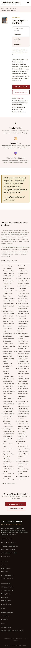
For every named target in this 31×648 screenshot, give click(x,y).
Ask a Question (21, 92)
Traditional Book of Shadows (9, 546)
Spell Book (13, 8)
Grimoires (4, 565)
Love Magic (4, 597)
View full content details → (8, 483)
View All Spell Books (15, 504)
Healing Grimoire (6, 594)
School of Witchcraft (7, 578)
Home (2, 8)
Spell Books (4, 571)
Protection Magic (6, 600)
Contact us (18, 52)
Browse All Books (16, 508)
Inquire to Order (21, 86)
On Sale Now (5, 616)
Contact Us (4, 619)
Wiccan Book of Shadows (8, 542)
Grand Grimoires (6, 568)
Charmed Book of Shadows (9, 553)
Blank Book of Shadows (8, 549)
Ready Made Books (7, 612)
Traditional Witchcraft (7, 590)
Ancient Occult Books (7, 575)
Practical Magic (5, 556)
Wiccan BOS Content (7, 587)
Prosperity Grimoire (6, 604)
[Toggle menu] (28, 3)
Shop (7, 8)
